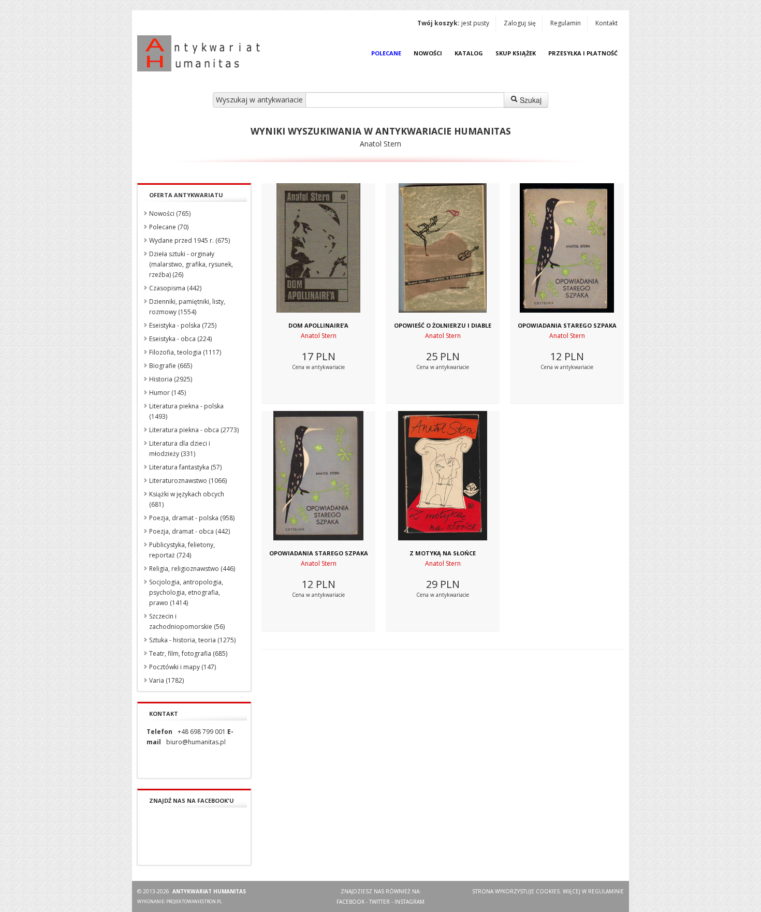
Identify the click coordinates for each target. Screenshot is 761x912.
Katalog (469, 53)
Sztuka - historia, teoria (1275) (192, 640)
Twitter (379, 901)
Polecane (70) (168, 227)
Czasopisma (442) (175, 288)
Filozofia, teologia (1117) (185, 352)
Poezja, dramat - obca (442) (189, 531)
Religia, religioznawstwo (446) (192, 568)
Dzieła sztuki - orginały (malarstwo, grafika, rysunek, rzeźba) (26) (191, 264)
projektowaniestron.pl (194, 901)
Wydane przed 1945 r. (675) (189, 240)
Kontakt (606, 23)
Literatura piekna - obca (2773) (194, 429)
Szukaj (530, 100)
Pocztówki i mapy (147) (182, 667)
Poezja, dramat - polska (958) (192, 517)
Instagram (409, 901)
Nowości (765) (170, 213)
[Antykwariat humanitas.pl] (201, 53)
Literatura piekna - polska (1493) (186, 411)
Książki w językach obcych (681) (186, 499)
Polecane (386, 53)
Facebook (350, 901)
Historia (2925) (170, 379)
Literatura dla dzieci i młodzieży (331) (179, 448)
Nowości (428, 53)
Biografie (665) (170, 365)
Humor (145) (167, 392)
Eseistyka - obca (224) (180, 338)
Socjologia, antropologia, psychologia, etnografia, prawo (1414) (186, 592)
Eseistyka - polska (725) (182, 325)
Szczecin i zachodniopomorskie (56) (187, 621)
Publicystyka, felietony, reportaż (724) (182, 550)
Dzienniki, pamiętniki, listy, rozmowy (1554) (187, 306)
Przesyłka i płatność (583, 53)
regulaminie (606, 891)
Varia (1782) (166, 680)
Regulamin (565, 23)
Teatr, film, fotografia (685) (188, 653)
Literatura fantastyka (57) (185, 467)
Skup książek (515, 53)
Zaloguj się (520, 23)
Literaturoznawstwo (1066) (188, 480)
